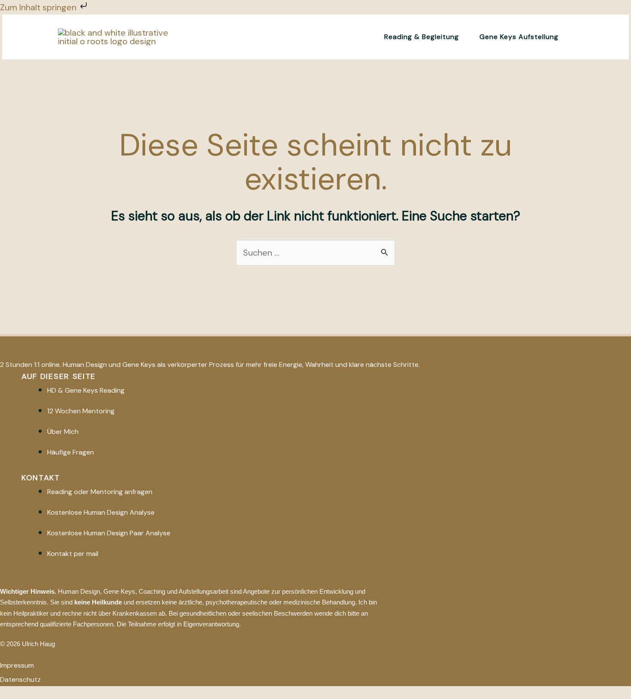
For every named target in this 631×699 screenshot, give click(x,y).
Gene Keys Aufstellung (518, 36)
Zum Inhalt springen (39, 7)
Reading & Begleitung (421, 36)
